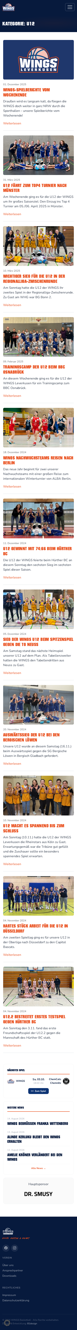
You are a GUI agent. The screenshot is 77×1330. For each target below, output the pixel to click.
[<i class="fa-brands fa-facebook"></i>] (5, 1248)
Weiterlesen (12, 123)
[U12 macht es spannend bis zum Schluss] (38, 795)
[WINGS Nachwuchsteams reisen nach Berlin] (38, 427)
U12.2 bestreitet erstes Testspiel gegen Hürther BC (34, 1019)
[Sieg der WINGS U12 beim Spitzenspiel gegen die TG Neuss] (38, 609)
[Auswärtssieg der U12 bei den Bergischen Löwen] (38, 704)
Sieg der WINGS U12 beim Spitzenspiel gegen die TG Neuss (38, 642)
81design (32, 1323)
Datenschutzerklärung (15, 1300)
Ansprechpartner (12, 1270)
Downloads (9, 1276)
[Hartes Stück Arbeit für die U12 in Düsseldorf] (38, 895)
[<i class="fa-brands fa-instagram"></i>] (14, 1248)
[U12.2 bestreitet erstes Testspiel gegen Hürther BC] (38, 986)
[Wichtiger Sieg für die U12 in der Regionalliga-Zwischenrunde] (38, 246)
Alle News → (38, 1168)
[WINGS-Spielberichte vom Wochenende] (38, 59)
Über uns (8, 1265)
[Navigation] (70, 7)
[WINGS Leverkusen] (8, 7)
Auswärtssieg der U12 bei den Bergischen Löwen (31, 737)
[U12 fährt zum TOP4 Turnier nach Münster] (38, 155)
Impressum (9, 1295)
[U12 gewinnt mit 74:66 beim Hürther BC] (38, 518)
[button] (7, 1323)
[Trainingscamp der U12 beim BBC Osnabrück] (38, 336)
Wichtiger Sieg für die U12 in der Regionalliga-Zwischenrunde (34, 279)
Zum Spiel (40, 1091)
